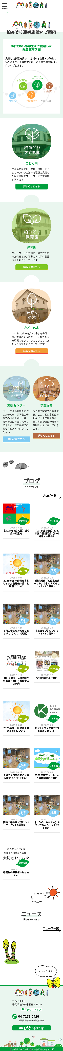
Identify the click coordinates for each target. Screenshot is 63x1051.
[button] (5, 5)
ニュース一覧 (51, 928)
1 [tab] (8, 12)
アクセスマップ (33, 1009)
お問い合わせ (34, 1028)
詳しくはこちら (31, 186)
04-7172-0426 (28, 1016)
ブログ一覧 (49, 495)
